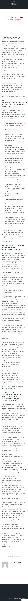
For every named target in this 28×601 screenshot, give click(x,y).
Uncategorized (17, 556)
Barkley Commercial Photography (14, 3)
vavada (20, 125)
